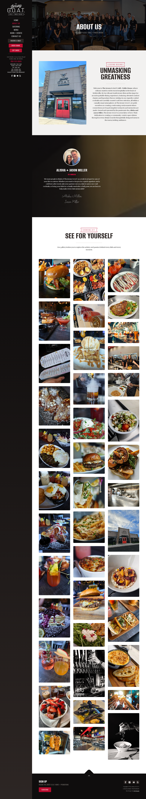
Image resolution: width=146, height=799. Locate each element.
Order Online (15, 45)
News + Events (16, 33)
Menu (16, 29)
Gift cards (15, 50)
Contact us (16, 36)
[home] (16, 8)
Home (16, 20)
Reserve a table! (16, 40)
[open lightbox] (54, 280)
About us (16, 23)
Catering (16, 26)
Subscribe (44, 789)
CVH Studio (136, 791)
